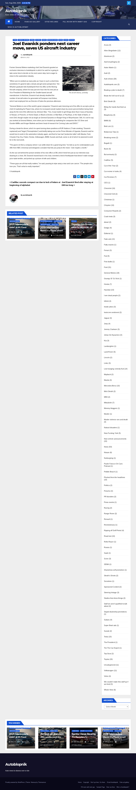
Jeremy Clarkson (110, 329)
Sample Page (100, 787)
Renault (107, 519)
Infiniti (106, 301)
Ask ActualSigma (110, 62)
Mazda (44, 40)
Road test (55, 224)
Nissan (106, 452)
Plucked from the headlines (114, 477)
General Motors (23, 40)
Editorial (107, 233)
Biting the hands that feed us (115, 107)
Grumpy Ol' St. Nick (111, 278)
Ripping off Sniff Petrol (112, 530)
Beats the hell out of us (113, 96)
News (60, 40)
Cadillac (107, 160)
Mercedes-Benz (52, 40)
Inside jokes (108, 307)
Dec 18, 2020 (78, 742)
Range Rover (109, 513)
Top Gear (107, 654)
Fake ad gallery (32, 22)
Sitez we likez (51, 22)
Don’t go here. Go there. (98, 782)
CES (106, 183)
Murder (106, 414)
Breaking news (110, 137)
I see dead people (111, 295)
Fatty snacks (109, 245)
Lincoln (107, 357)
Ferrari (106, 250)
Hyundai (38, 40)
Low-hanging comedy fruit (114, 369)
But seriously (109, 154)
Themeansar (42, 782)
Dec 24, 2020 (47, 742)
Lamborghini (109, 346)
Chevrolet (108, 188)
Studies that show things (113, 598)
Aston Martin (109, 67)
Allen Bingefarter (15, 218)
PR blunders (109, 497)
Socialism (108, 581)
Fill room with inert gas (75, 22)
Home (17, 22)
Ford (14, 40)
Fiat (105, 256)
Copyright (97, 22)
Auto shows (108, 79)
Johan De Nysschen (112, 335)
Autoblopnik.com (110, 84)
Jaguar (106, 318)
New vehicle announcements (115, 439)
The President (109, 642)
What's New (108, 690)
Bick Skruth (108, 101)
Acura (106, 45)
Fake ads (107, 239)
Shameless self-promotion (114, 570)
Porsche (107, 491)
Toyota (72, 40)
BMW (106, 121)
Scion (106, 559)
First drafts (108, 262)
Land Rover (108, 352)
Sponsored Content (111, 587)
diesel (106, 222)
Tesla (106, 637)
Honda (32, 40)
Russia (106, 547)
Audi (106, 73)
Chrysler (107, 205)
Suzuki (66, 40)
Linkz (106, 363)
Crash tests (108, 216)
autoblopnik (27, 55)
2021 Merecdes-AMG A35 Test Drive (18, 227)
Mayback (107, 374)
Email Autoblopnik (112, 782)
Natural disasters (110, 427)
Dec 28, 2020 (15, 742)
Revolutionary (109, 525)
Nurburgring (108, 458)
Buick (106, 149)
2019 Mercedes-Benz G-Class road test (51, 231)
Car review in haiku (111, 171)
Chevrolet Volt (109, 194)
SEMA (106, 564)
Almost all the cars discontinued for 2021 (51, 737)
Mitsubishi (108, 403)
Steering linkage (110, 592)
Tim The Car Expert (111, 648)
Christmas (108, 200)
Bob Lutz (107, 126)
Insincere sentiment (111, 312)
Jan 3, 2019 (109, 742)
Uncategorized (109, 665)
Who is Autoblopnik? (18, 27)
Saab (106, 553)
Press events (109, 502)
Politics (107, 485)
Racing (107, 508)
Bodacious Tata (110, 132)
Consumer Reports (111, 211)
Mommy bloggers (110, 408)
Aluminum (108, 56)
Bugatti (106, 143)
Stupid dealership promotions (115, 612)
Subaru (107, 620)
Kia (105, 341)
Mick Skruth (108, 391)
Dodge (106, 228)
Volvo (106, 676)
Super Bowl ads (110, 625)
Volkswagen (108, 670)
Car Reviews (26, 218)
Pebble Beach (109, 472)
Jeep (106, 324)
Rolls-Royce (109, 542)
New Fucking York (111, 433)
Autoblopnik (16, 11)
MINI (106, 397)
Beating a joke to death (113, 90)
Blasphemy (108, 115)
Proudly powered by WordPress (15, 782)
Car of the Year (110, 166)
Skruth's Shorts (110, 576)
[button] (129, 24)
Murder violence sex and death (116, 419)
